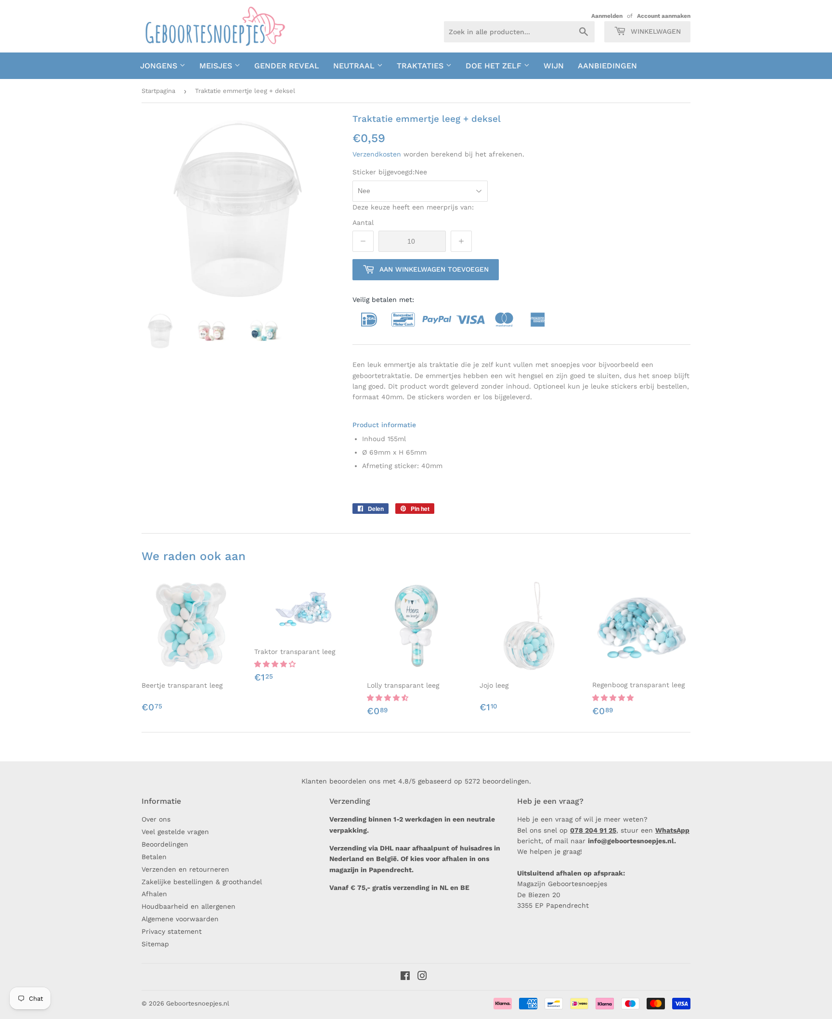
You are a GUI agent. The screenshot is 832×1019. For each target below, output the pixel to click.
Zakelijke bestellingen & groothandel (202, 882)
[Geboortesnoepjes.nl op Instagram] (422, 977)
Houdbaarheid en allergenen (188, 906)
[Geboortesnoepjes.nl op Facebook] (405, 977)
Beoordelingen (165, 844)
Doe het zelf (495, 65)
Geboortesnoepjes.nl (197, 1003)
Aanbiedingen (607, 65)
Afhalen (154, 894)
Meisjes (216, 65)
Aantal (363, 222)
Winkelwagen (654, 31)
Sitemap (155, 944)
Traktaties (421, 65)
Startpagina (158, 90)
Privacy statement (172, 931)
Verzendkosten (376, 154)
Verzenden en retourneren (185, 869)
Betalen (154, 857)
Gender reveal (286, 65)
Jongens (160, 65)
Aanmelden (607, 16)
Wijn (554, 65)
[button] (276, 664)
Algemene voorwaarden (180, 919)
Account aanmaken (663, 16)
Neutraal (355, 65)
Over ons (156, 819)
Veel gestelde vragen (175, 832)
